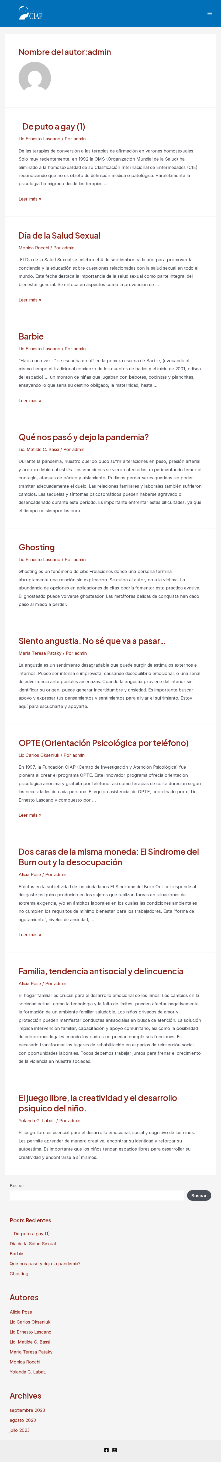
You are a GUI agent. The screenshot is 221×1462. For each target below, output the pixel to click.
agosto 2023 (23, 1420)
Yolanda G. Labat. (37, 1120)
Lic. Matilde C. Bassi (39, 449)
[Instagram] (114, 1450)
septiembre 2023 (27, 1410)
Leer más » (30, 199)
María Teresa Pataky (40, 653)
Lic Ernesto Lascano (39, 138)
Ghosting (37, 547)
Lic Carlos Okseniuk (39, 755)
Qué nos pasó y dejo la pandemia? (84, 437)
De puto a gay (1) (53, 126)
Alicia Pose (30, 874)
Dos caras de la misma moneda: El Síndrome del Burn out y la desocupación (109, 856)
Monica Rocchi (34, 247)
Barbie (31, 336)
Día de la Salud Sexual (60, 235)
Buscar (17, 1185)
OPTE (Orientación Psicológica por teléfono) (104, 743)
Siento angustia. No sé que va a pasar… (92, 641)
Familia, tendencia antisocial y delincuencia (101, 971)
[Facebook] (106, 1450)
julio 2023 (20, 1430)
